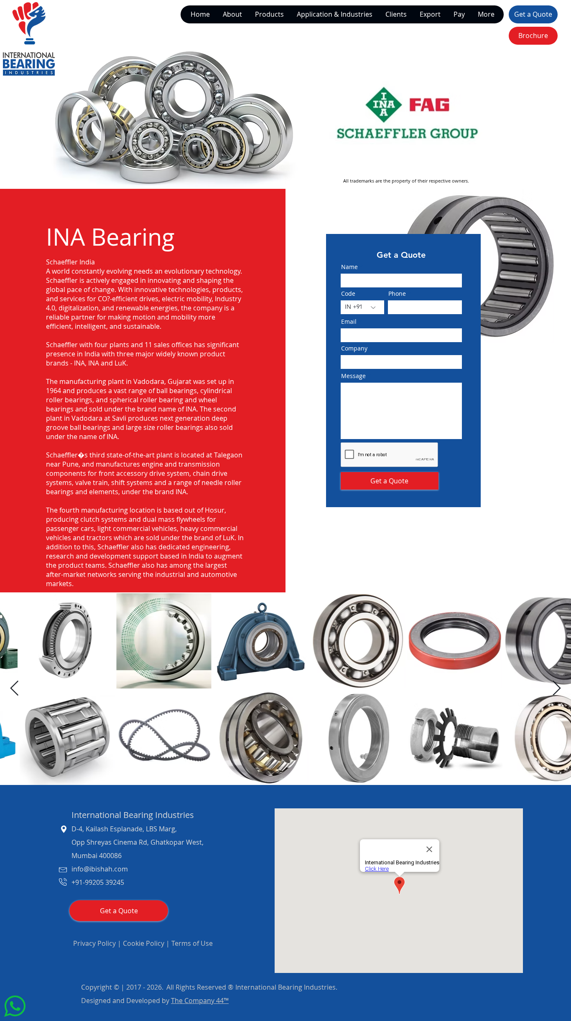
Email (167, 510)
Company (174, 438)
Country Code (183, 476)
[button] (423, 386)
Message (173, 546)
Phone (236, 476)
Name (168, 401)
